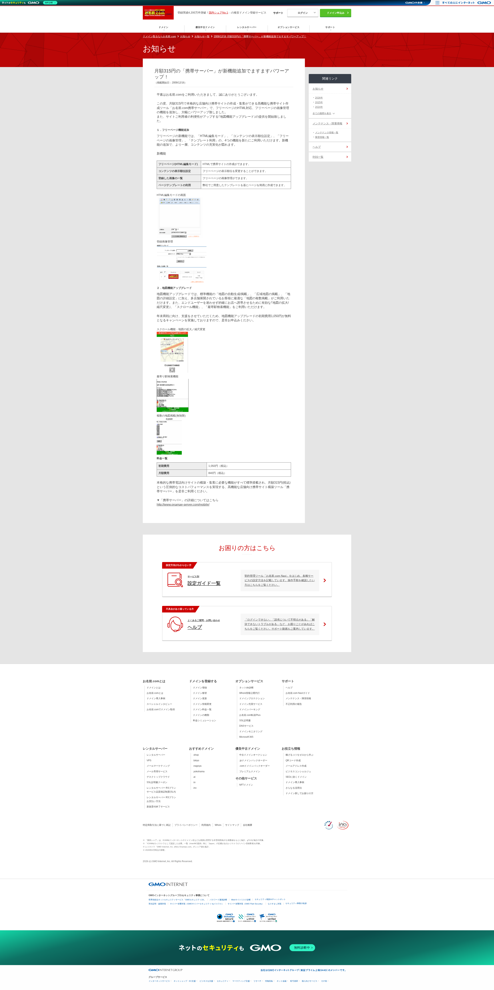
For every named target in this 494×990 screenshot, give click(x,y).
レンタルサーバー (156, 755)
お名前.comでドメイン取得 (161, 709)
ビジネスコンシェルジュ (298, 771)
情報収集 (269, 981)
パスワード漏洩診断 (218, 900)
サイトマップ (232, 825)
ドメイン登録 (200, 687)
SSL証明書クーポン (157, 782)
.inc (195, 788)
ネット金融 (281, 981)
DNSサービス (246, 726)
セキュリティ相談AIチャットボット (270, 899)
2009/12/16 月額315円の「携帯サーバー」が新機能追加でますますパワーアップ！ (260, 36)
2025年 (319, 102)
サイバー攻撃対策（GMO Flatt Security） (246, 904)
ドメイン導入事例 (156, 698)
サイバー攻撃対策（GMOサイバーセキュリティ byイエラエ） (197, 904)
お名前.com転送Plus (250, 715)
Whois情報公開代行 (249, 693)
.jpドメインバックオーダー (253, 760)
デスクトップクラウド (158, 777)
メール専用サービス (157, 771)
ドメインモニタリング (250, 731)
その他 (324, 981)
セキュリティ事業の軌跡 (296, 903)
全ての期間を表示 (322, 113)
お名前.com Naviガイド (298, 693)
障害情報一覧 (322, 137)
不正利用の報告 (294, 704)
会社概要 (247, 825)
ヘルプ (317, 146)
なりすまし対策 (274, 904)
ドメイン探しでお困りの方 (299, 793)
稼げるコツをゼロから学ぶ (299, 755)
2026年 (319, 97)
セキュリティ (222, 981)
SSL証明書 (245, 720)
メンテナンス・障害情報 (327, 123)
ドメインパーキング (249, 709)
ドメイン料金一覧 (202, 709)
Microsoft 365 (246, 737)
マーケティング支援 (241, 981)
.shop (196, 755)
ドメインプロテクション (252, 698)
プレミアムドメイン (249, 771)
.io (194, 782)
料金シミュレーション (204, 720)
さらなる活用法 (294, 788)
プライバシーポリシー (186, 825)
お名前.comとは (155, 693)
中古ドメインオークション (253, 755)
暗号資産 (294, 981)
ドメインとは (154, 687)
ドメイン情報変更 (202, 704)
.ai (194, 777)
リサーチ (257, 981)
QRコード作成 (293, 760)
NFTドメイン (246, 784)
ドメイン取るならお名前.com (159, 36)
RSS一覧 (318, 156)
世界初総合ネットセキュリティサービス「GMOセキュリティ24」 (177, 900)
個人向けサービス (309, 981)
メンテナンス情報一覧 (326, 132)
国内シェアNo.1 (218, 12)
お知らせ (185, 36)
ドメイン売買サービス (250, 704)
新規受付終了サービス (158, 806)
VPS (149, 760)
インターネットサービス (159, 981)
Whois (218, 825)
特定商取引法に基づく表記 (157, 825)
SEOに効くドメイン (296, 777)
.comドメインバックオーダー (254, 766)
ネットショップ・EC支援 (185, 981)
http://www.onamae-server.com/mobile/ (183, 504)
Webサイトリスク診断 (241, 900)
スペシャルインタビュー (159, 704)
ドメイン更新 (200, 698)
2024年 (319, 107)
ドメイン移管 (200, 693)
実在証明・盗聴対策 (157, 904)
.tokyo (196, 760)
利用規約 (206, 825)
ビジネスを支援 (206, 981)
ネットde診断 (246, 687)
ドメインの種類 (201, 715)
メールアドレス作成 (296, 766)
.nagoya (197, 766)
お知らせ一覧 (202, 36)
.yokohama (199, 771)
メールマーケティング (158, 766)
